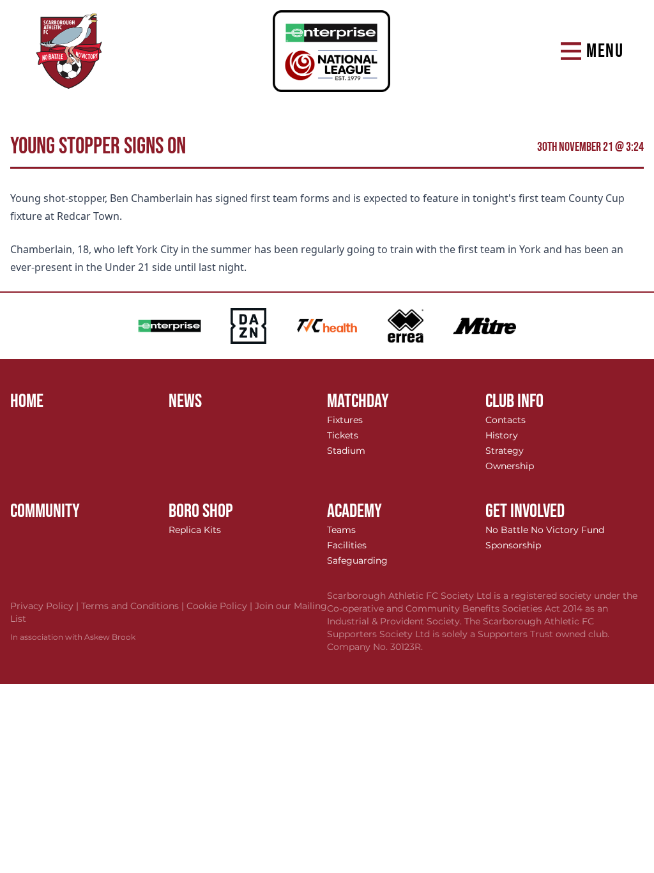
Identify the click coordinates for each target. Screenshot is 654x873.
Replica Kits (195, 530)
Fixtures (345, 420)
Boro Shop (201, 511)
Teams (341, 530)
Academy (354, 511)
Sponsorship (513, 545)
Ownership (509, 466)
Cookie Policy (220, 606)
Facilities (347, 545)
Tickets (342, 435)
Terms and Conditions (133, 606)
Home (26, 401)
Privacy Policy (45, 606)
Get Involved (525, 511)
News (185, 401)
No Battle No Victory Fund (544, 530)
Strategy (504, 450)
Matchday (358, 401)
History (501, 435)
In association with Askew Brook (72, 637)
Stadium (346, 450)
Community (45, 511)
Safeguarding (357, 560)
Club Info (514, 401)
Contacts (505, 420)
